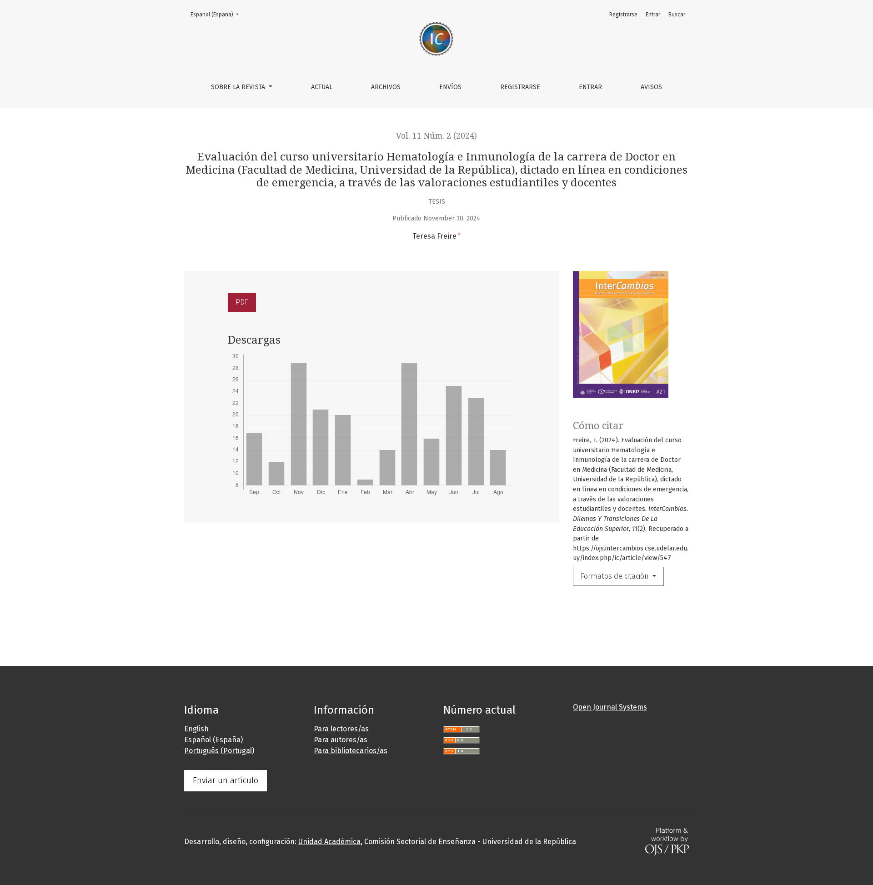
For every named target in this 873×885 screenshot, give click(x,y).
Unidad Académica (329, 841)
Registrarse (520, 87)
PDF (242, 302)
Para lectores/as (341, 729)
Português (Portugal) (219, 750)
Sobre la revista (239, 87)
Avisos (651, 87)
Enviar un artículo (225, 780)
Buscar (676, 14)
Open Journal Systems (610, 707)
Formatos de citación (616, 576)
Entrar (590, 87)
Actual (321, 87)
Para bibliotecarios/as (350, 750)
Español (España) (217, 14)
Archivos (386, 87)
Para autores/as (340, 739)
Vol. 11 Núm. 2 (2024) (436, 135)
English (196, 729)
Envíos (450, 87)
